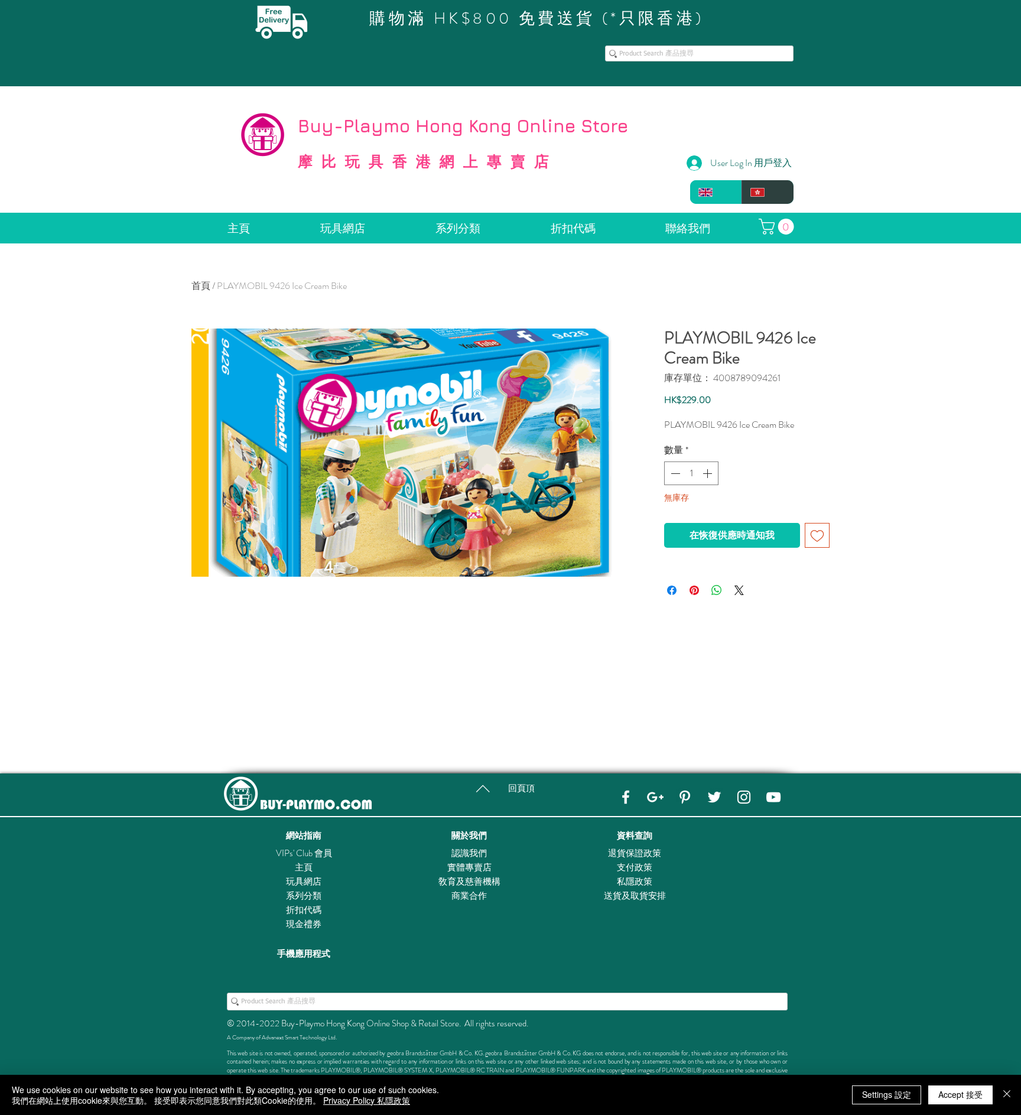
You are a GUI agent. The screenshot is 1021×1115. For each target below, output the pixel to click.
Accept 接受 (960, 1094)
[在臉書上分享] (672, 590)
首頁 (200, 285)
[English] (716, 192)
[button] (778, 227)
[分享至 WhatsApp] (717, 590)
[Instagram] (744, 797)
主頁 (304, 867)
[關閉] (1007, 1095)
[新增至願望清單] (817, 535)
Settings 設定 (886, 1094)
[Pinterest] (685, 797)
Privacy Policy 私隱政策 (366, 1100)
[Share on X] (739, 590)
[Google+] (655, 797)
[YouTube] (773, 797)
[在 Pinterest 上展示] (694, 590)
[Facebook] (626, 797)
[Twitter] (714, 797)
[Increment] (708, 473)
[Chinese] (768, 192)
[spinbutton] (691, 473)
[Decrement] (674, 473)
